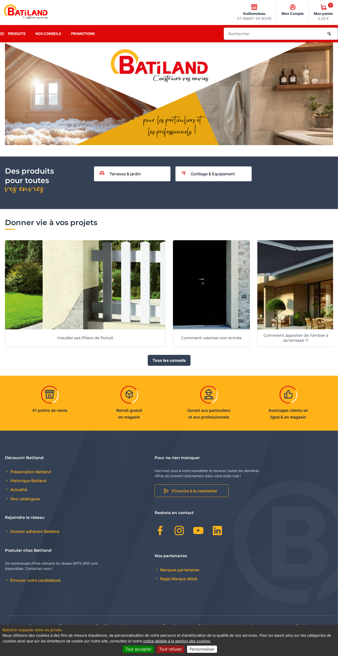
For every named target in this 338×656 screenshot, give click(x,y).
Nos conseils (48, 33)
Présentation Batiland (30, 471)
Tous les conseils (169, 360)
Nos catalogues (24, 498)
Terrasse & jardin (125, 173)
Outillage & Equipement (213, 173)
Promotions (83, 33)
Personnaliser (202, 649)
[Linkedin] (217, 531)
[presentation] (2, 34)
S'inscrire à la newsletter (194, 490)
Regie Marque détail (178, 578)
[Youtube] (198, 531)
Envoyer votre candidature (35, 580)
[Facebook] (160, 531)
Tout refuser (170, 649)
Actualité (18, 489)
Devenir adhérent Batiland (34, 531)
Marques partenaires (179, 569)
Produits (16, 33)
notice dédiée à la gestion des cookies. (177, 641)
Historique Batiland (28, 480)
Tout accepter (138, 649)
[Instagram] (179, 531)
